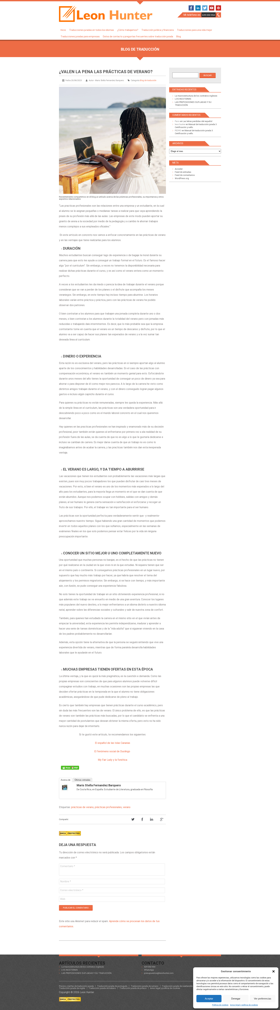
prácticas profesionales (108, 807)
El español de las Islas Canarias (112, 742)
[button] (273, 971)
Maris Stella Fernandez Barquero (99, 785)
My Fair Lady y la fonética (112, 759)
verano (126, 807)
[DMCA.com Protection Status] (70, 836)
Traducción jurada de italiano (102, 988)
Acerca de (65, 780)
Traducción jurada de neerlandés (177, 986)
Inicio (63, 30)
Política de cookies (220, 1005)
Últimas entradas (82, 780)
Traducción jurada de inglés (72, 988)
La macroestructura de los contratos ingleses (196, 96)
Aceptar (209, 998)
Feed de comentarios (185, 175)
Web (62, 899)
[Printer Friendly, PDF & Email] (70, 768)
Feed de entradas (183, 172)
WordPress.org (182, 178)
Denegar (235, 998)
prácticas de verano (82, 807)
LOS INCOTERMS (183, 99)
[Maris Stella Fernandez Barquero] (67, 787)
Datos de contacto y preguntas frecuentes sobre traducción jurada (138, 36)
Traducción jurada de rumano (144, 986)
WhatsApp (149, 970)
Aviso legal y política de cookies (244, 1005)
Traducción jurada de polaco (133, 988)
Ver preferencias (262, 998)
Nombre (65, 881)
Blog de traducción (148, 80)
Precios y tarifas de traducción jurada (76, 986)
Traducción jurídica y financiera (157, 30)
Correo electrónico (71, 890)
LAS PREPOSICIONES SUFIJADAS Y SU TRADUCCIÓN (86, 973)
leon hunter (180, 124)
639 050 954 (208, 15)
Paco (177, 121)
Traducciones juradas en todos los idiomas (91, 30)
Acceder (179, 169)
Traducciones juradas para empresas (80, 36)
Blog (178, 36)
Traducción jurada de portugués (112, 986)
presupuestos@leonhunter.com (159, 973)
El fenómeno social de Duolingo (112, 751)
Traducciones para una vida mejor (194, 30)
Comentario (67, 866)
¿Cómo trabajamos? (127, 30)
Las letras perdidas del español (197, 121)
